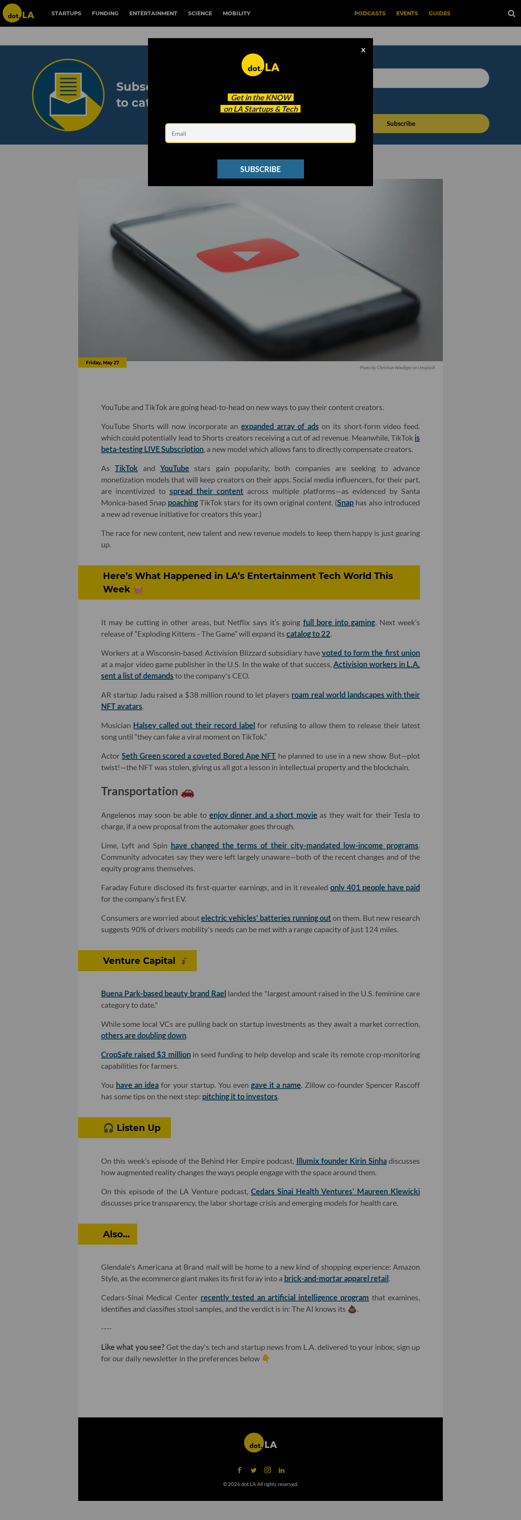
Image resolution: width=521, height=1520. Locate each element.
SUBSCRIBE (260, 169)
